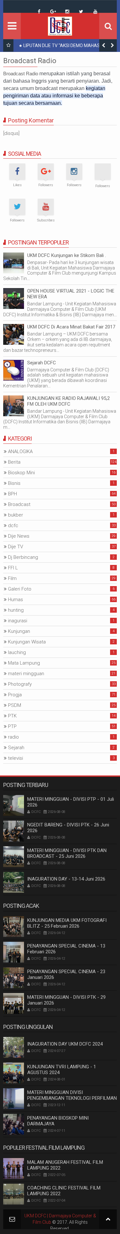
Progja (15, 695)
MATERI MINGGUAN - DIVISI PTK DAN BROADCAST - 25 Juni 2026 (67, 853)
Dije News (18, 536)
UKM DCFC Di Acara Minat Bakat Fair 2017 (71, 327)
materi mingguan (26, 673)
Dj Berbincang (23, 557)
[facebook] (39, 11)
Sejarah (16, 747)
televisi (15, 758)
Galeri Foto (19, 589)
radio (13, 737)
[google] (53, 11)
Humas (15, 599)
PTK (12, 716)
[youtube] (95, 11)
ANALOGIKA (20, 451)
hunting (16, 610)
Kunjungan (19, 631)
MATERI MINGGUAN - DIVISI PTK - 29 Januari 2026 (66, 1000)
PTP (12, 726)
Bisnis (14, 483)
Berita (14, 462)
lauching (17, 652)
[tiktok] (25, 6)
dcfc (13, 525)
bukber (15, 515)
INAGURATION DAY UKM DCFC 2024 (65, 1044)
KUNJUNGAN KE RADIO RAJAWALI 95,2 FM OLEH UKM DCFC (68, 401)
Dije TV (15, 547)
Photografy (20, 684)
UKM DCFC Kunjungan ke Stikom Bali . (66, 255)
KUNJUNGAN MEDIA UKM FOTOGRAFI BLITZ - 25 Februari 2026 (67, 923)
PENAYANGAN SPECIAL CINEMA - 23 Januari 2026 (66, 974)
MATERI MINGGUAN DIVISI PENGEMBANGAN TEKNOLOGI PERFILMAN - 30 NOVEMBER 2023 (72, 1098)
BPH (12, 494)
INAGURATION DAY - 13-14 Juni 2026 (66, 879)
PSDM (14, 705)
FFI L (13, 568)
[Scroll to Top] (108, 1219)
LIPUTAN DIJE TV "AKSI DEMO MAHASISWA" (67, 45)
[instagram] (67, 11)
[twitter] (81, 11)
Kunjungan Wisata (27, 642)
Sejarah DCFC (41, 363)
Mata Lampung (24, 663)
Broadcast (19, 504)
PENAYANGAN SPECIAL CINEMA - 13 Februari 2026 (66, 949)
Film (12, 578)
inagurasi (17, 621)
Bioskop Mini (21, 473)
